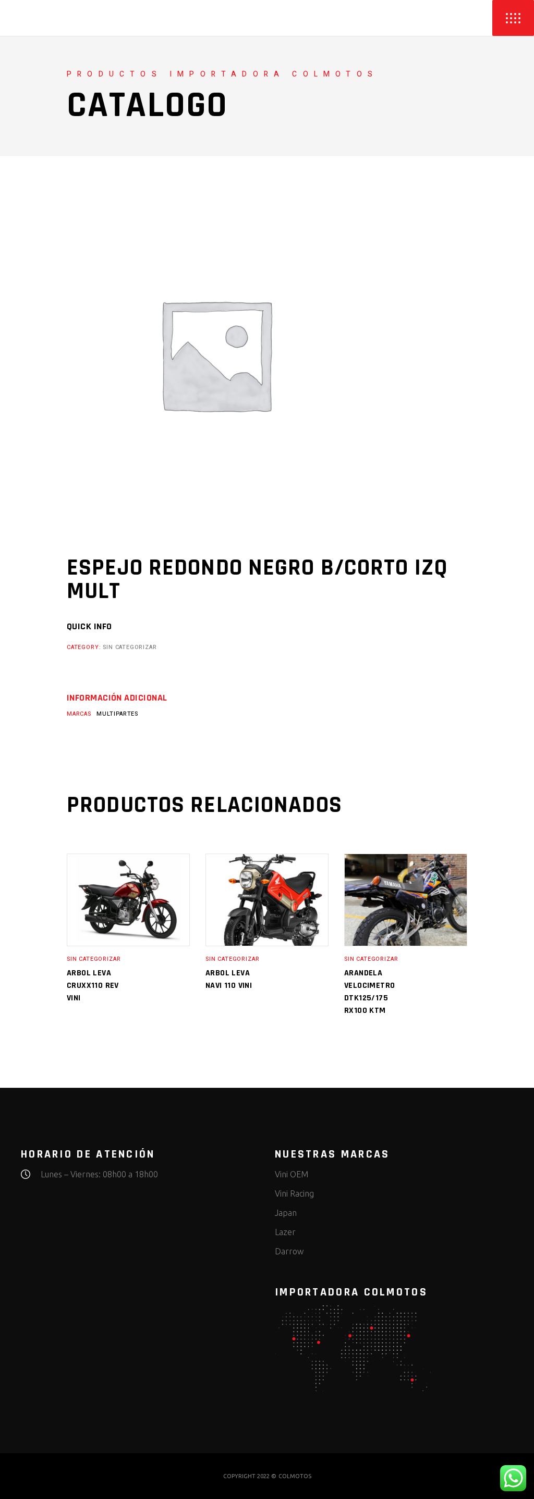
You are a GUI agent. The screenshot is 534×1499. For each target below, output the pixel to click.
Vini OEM (291, 1174)
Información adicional (117, 698)
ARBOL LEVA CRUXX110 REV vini (93, 985)
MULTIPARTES (117, 713)
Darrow (289, 1251)
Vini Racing (294, 1193)
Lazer (285, 1232)
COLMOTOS (294, 1476)
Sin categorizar (129, 647)
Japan (286, 1212)
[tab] (117, 698)
